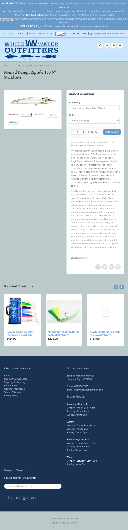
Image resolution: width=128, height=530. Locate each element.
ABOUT (22, 33)
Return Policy (11, 385)
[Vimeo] (32, 498)
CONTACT (9, 33)
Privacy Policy (11, 395)
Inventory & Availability (15, 378)
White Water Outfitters (68, 518)
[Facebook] (8, 498)
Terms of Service (12, 392)
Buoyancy (74, 102)
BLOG (32, 33)
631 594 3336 (80, 33)
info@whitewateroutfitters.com (109, 33)
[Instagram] (16, 498)
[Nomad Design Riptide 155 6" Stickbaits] (33, 102)
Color (72, 115)
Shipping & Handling (14, 382)
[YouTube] (24, 498)
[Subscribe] (57, 486)
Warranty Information (14, 388)
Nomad (83, 257)
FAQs (7, 375)
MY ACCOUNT (46, 33)
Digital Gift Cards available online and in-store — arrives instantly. (64, 26)
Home (7, 65)
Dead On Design (68, 522)
